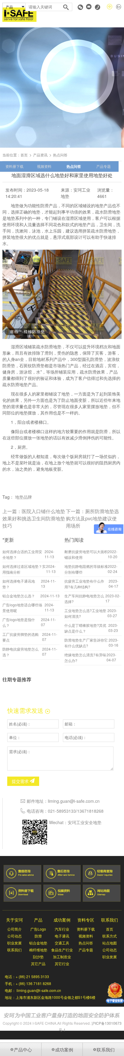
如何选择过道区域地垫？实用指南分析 (24, 569)
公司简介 (14, 928)
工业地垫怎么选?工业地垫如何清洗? (85, 613)
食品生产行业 (62, 949)
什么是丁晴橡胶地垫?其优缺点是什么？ (85, 628)
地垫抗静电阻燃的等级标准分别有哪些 (86, 569)
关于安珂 (14, 920)
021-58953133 (62, 811)
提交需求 (21, 781)
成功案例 (62, 920)
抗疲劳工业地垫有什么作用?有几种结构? (84, 583)
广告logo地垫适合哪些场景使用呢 (22, 607)
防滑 (38, 935)
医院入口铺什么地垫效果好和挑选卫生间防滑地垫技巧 (33, 518)
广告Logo (38, 928)
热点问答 (74, 166)
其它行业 (62, 963)
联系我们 (14, 949)
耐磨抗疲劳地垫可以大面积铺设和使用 (86, 554)
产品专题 (103, 166)
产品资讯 (40, 154)
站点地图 (109, 942)
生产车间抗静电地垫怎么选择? (84, 598)
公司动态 (14, 935)
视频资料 (44, 166)
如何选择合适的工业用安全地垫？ (22, 554)
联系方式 (109, 935)
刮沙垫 (38, 956)
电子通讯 (62, 935)
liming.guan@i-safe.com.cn (74, 801)
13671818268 (90, 811)
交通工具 (62, 942)
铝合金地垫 (38, 942)
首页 (24, 154)
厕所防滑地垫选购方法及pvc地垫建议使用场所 (92, 518)
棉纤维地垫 (38, 949)
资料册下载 (14, 166)
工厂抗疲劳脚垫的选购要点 (20, 637)
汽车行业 (62, 928)
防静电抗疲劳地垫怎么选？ (20, 651)
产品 (38, 920)
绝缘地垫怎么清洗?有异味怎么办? (85, 657)
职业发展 (14, 942)
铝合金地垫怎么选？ (18, 595)
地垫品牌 (23, 497)
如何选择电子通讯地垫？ (18, 583)
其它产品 (38, 963)
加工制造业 (62, 956)
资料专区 (85, 920)
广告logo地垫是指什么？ (18, 622)
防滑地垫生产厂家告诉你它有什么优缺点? (86, 642)
